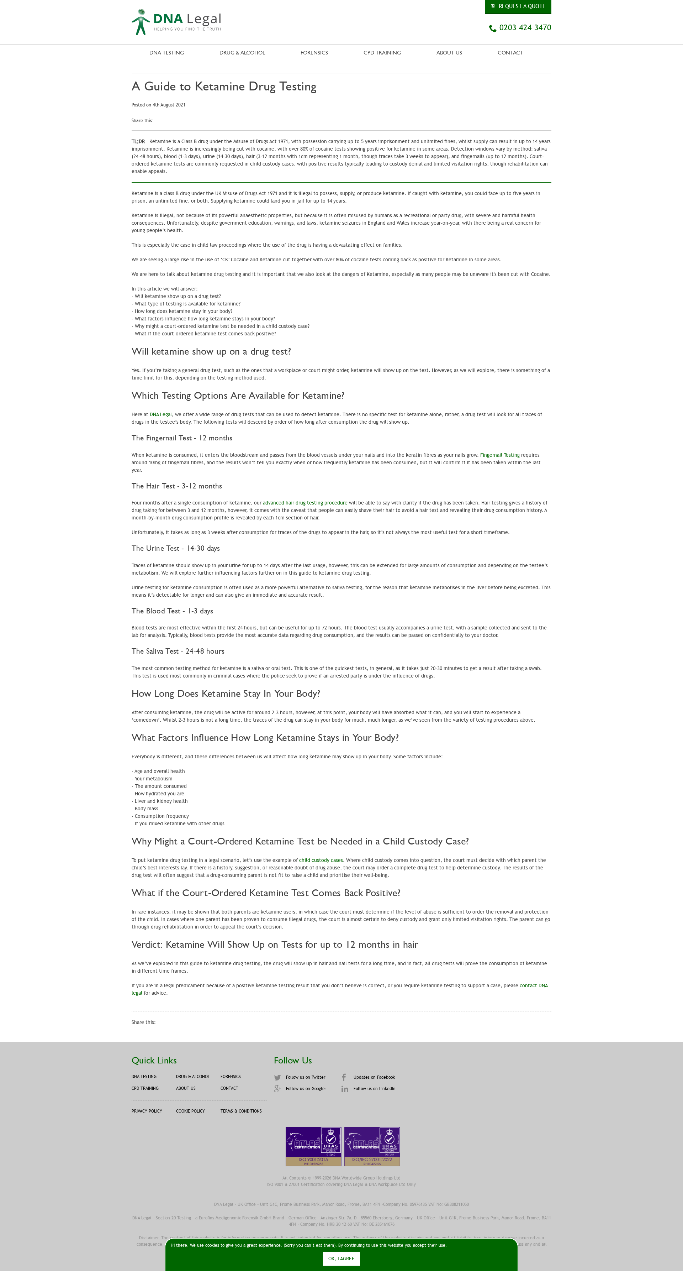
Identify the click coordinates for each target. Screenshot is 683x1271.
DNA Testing (166, 53)
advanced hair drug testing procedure (305, 503)
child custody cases (321, 860)
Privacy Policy (147, 1111)
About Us (449, 53)
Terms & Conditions (241, 1111)
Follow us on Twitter (305, 1077)
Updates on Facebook (373, 1077)
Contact (510, 53)
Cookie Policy (190, 1111)
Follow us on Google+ (306, 1088)
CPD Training (382, 53)
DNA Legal (161, 415)
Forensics (314, 53)
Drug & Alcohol (242, 53)
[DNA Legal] (176, 31)
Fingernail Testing (500, 455)
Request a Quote (521, 6)
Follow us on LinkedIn (374, 1088)
